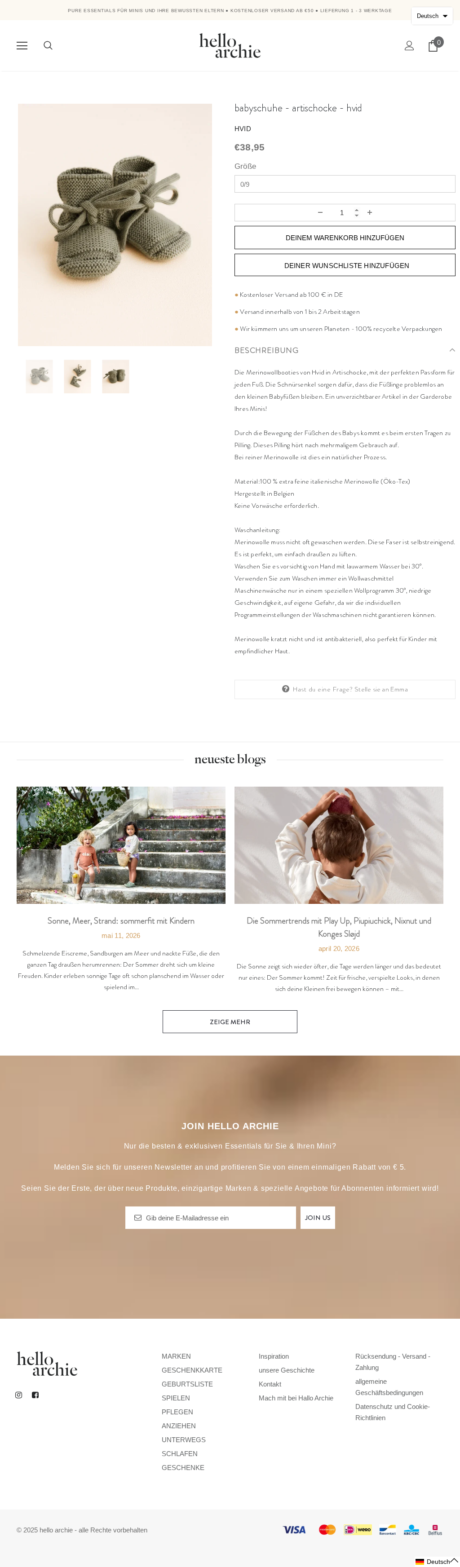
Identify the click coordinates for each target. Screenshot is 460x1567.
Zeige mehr (230, 1022)
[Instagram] (18, 1395)
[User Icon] (409, 45)
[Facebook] (35, 1395)
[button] (437, 1562)
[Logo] (230, 45)
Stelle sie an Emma (381, 689)
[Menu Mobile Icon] (22, 45)
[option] (115, 225)
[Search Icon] (48, 45)
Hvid (242, 128)
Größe (245, 166)
